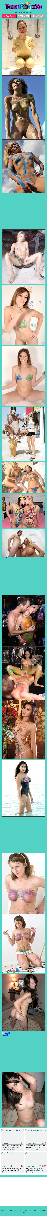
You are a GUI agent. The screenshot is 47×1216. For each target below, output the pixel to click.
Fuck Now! (38, 16)
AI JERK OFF (23, 16)
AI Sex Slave (9, 16)
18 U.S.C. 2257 (25, 1210)
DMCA (35, 1210)
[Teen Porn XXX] (23, 6)
